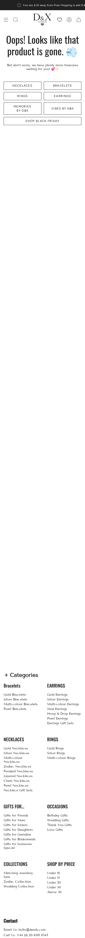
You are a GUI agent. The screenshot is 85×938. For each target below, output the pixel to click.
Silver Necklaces (16, 753)
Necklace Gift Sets (18, 790)
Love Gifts (55, 830)
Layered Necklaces (18, 776)
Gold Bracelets (15, 695)
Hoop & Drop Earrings (64, 714)
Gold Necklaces (16, 748)
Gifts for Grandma (17, 834)
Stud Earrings (57, 709)
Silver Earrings (58, 699)
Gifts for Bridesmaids (20, 839)
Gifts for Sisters (16, 825)
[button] (15, 19)
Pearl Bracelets (15, 709)
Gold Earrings (57, 695)
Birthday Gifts (57, 815)
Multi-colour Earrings (63, 704)
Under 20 (54, 883)
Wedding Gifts (58, 820)
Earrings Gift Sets (60, 723)
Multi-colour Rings (61, 758)
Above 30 (54, 892)
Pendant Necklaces (18, 771)
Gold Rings (55, 748)
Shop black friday (42, 121)
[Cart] (78, 19)
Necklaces (22, 85)
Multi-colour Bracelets (21, 704)
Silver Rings (56, 753)
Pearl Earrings (57, 718)
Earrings (62, 96)
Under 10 (53, 873)
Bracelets (62, 85)
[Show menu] (5, 19)
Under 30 (54, 887)
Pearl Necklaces (16, 785)
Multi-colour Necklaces (13, 760)
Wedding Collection (19, 886)
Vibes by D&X (62, 108)
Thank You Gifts (59, 825)
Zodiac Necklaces (17, 766)
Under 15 (53, 878)
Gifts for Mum (14, 820)
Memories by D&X (22, 108)
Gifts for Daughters (18, 830)
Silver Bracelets (15, 699)
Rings (22, 96)
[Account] (69, 19)
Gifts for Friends (16, 815)
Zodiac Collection (17, 882)
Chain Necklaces (17, 781)
